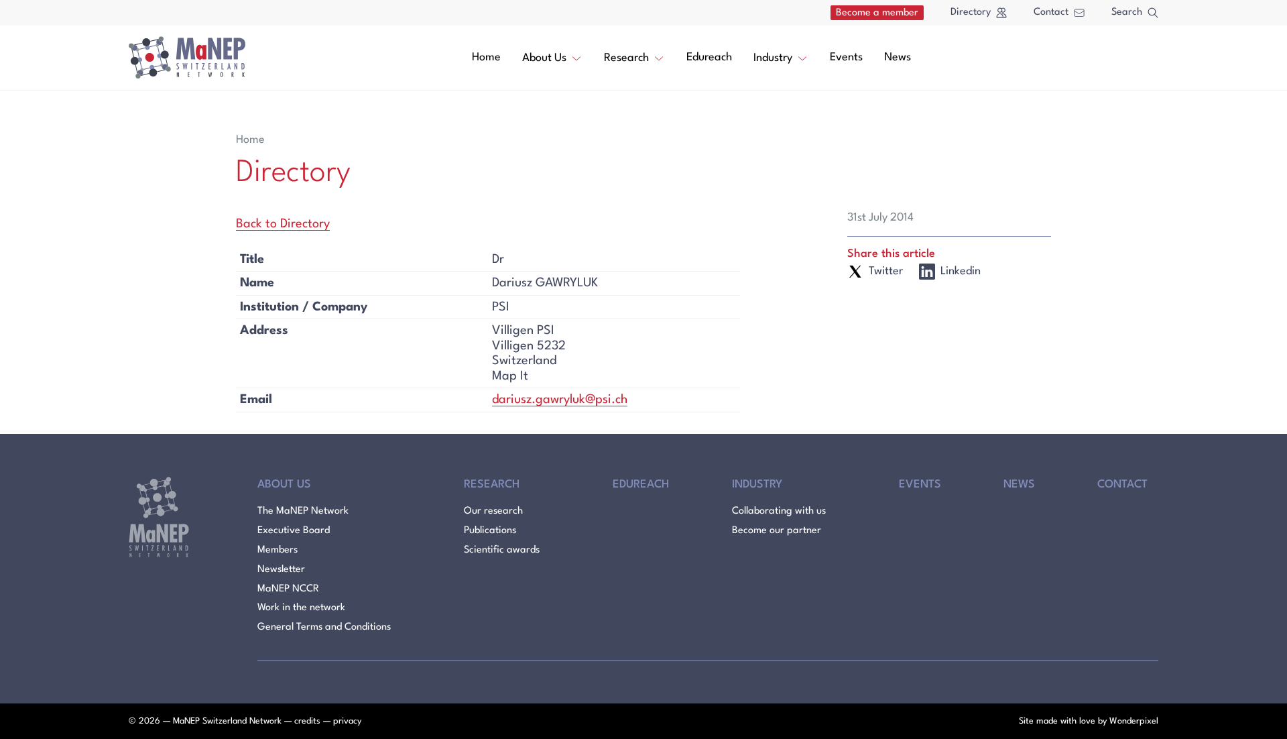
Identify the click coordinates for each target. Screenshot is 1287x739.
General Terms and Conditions (324, 627)
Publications (490, 531)
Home (486, 57)
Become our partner (776, 531)
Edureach (709, 57)
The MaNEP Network (303, 511)
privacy (347, 721)
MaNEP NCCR (288, 589)
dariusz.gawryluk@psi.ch (559, 400)
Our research (493, 511)
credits (307, 721)
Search (1126, 12)
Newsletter (281, 570)
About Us (544, 58)
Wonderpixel (1133, 721)
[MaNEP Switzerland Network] (187, 57)
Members (277, 550)
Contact (1051, 12)
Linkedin (960, 271)
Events (846, 57)
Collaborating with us (779, 511)
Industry (772, 58)
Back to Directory (283, 224)
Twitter (886, 271)
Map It (510, 376)
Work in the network (301, 608)
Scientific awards (502, 550)
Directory (971, 12)
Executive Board (293, 531)
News (897, 57)
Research (626, 58)
